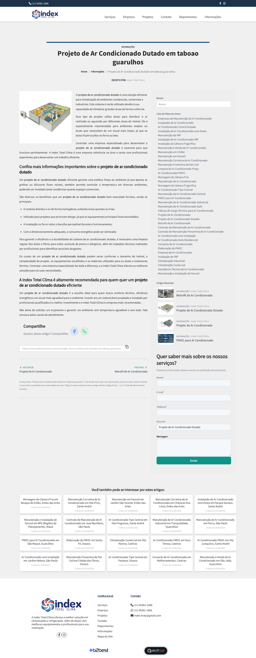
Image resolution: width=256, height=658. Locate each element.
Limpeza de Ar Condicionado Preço (178, 168)
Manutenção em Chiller (171, 152)
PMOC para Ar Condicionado (174, 198)
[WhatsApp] (84, 331)
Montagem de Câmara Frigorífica (177, 185)
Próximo (139, 367)
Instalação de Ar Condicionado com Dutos (182, 131)
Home (84, 71)
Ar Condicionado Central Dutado (177, 127)
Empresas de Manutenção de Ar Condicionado (185, 118)
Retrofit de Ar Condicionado (174, 223)
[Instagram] (224, 3)
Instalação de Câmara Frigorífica (177, 143)
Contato (166, 17)
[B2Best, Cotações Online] (99, 650)
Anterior (28, 367)
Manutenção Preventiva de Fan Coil (178, 164)
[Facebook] (220, 3)
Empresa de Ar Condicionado (175, 252)
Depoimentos (188, 17)
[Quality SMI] (155, 651)
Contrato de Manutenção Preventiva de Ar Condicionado (191, 231)
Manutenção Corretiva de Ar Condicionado (183, 160)
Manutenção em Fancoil (172, 156)
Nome (160, 377)
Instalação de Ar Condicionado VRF (178, 139)
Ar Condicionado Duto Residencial (178, 240)
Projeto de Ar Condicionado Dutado (179, 219)
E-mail (160, 392)
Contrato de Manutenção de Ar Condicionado (184, 227)
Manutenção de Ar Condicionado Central (181, 194)
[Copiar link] (127, 347)
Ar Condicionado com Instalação (177, 235)
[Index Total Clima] (61, 604)
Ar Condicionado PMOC (171, 173)
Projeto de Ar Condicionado (174, 214)
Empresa (129, 17)
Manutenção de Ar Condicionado (177, 181)
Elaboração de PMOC (170, 248)
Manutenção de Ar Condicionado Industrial (183, 202)
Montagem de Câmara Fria (173, 177)
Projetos (147, 17)
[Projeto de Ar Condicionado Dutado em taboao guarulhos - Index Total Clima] (45, 14)
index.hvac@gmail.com (147, 615)
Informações (213, 17)
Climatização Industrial (171, 261)
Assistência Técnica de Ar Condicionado (181, 269)
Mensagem (162, 436)
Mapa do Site (105, 636)
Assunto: (161, 421)
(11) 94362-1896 (40, 3)
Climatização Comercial (171, 265)
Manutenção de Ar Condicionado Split (180, 206)
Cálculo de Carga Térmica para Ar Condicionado (186, 210)
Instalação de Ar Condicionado (176, 122)
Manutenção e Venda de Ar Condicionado (182, 147)
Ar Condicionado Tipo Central (175, 189)
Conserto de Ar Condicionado (175, 244)
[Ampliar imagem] (45, 117)
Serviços (109, 17)
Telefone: (162, 406)
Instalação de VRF (168, 256)
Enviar (193, 460)
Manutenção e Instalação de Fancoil (178, 273)
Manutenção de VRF (169, 135)
